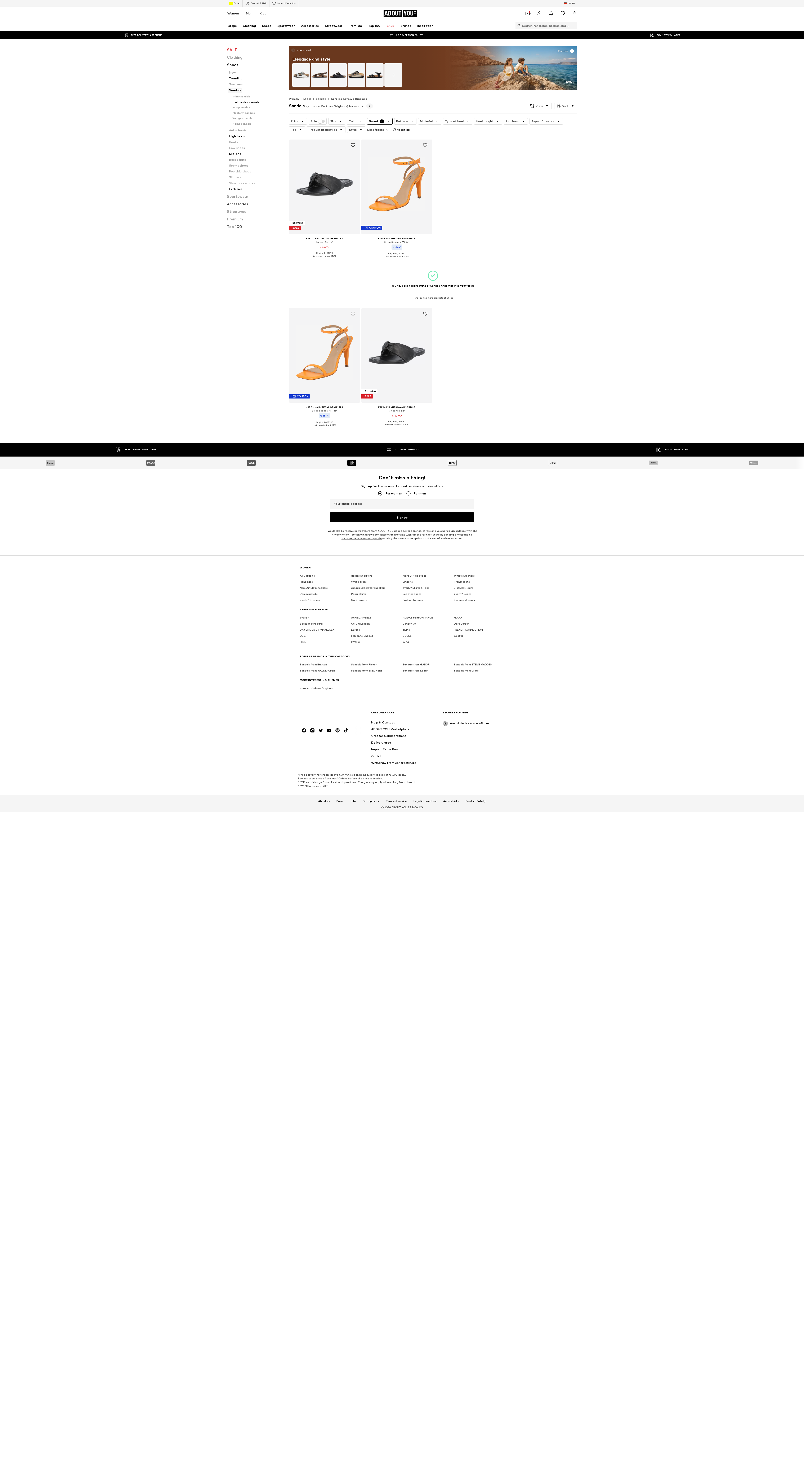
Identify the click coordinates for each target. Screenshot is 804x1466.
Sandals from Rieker (364, 664)
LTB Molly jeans (463, 587)
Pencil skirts (358, 593)
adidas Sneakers (361, 575)
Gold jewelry (359, 600)
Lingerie (408, 581)
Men (249, 13)
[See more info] (324, 259)
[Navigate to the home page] (323, 714)
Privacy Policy (340, 534)
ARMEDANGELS (361, 617)
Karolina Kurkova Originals (349, 98)
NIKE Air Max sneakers (314, 587)
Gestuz (458, 635)
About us (324, 801)
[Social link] (304, 730)
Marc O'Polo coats (414, 575)
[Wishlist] (562, 13)
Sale (314, 121)
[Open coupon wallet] (527, 13)
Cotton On (409, 623)
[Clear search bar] (574, 25)
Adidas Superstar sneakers (368, 587)
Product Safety (476, 801)
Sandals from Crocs (466, 670)
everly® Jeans (462, 593)
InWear (355, 641)
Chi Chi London (360, 623)
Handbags (306, 581)
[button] (539, 106)
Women (233, 13)
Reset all (403, 129)
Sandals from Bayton (313, 664)
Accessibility (451, 801)
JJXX (406, 641)
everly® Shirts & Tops (416, 587)
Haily (303, 641)
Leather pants (412, 593)
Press (339, 801)
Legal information (425, 801)
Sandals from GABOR (416, 664)
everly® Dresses (310, 600)
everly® (304, 617)
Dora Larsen (461, 623)
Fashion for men (413, 600)
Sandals (321, 98)
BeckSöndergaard (311, 623)
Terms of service (396, 801)
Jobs (353, 801)
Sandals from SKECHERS (367, 670)
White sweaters (464, 575)
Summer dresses (464, 600)
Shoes (307, 98)
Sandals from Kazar (415, 670)
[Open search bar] (518, 25)
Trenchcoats (462, 581)
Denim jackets (309, 593)
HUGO (458, 617)
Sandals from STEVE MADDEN (473, 664)
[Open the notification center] (551, 13)
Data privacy (371, 801)
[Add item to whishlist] (353, 145)
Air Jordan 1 (307, 575)
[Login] (539, 13)
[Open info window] (293, 50)
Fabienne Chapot (362, 635)
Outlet (236, 3)
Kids (263, 13)
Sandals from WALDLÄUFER (317, 670)
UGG (303, 635)
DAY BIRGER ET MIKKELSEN (317, 629)
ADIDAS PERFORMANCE (418, 617)
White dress (359, 581)
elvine (406, 629)
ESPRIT (355, 629)
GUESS (407, 635)
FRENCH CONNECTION (468, 629)
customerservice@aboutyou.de (361, 538)
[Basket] (574, 13)
